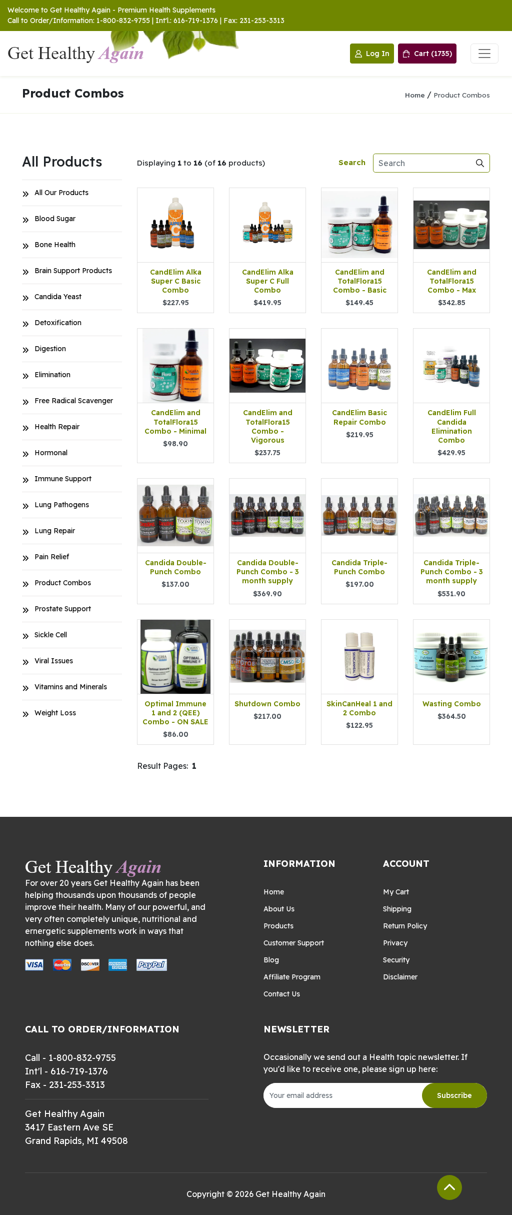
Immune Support (63, 478)
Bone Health (55, 244)
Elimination (52, 374)
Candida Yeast (58, 296)
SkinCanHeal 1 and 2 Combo (359, 708)
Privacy (395, 942)
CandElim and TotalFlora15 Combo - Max (451, 281)
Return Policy (405, 925)
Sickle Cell (50, 634)
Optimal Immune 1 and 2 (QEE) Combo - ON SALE (175, 712)
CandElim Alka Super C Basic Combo (176, 281)
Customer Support (294, 942)
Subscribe (454, 1095)
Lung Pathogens (61, 504)
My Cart (396, 891)
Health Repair (57, 426)
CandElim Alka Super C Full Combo (268, 281)
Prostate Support (62, 608)
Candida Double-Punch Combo (175, 567)
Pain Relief (51, 556)
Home (415, 95)
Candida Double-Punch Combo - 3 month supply (267, 571)
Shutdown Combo (267, 703)
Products (279, 925)
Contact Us (282, 993)
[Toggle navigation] (484, 54)
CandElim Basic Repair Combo (359, 417)
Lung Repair (54, 530)
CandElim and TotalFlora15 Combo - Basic (359, 281)
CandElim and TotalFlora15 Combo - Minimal (175, 421)
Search (352, 162)
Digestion (50, 348)
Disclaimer (400, 976)
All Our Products (61, 192)
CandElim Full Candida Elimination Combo (452, 426)
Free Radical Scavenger (73, 400)
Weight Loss (55, 712)
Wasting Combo (451, 703)
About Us (279, 908)
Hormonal (51, 452)
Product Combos (462, 95)
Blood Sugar (55, 218)
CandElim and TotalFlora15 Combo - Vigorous (267, 426)
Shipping (397, 908)
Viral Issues (53, 660)
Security (396, 959)
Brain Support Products (73, 270)
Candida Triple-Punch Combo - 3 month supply (451, 571)
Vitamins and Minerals (70, 686)
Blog (271, 959)
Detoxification (58, 322)
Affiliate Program (292, 976)
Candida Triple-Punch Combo (360, 567)
